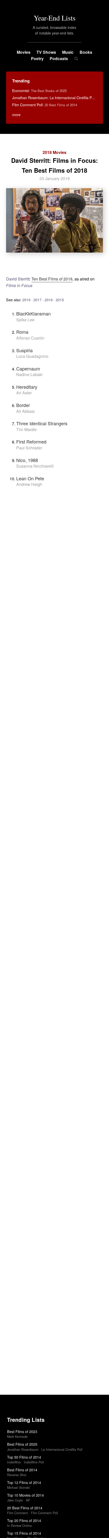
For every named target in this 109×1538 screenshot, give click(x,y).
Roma (22, 331)
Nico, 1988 (27, 460)
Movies (23, 52)
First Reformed (31, 441)
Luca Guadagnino (32, 356)
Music (68, 52)
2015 (60, 299)
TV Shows (46, 52)
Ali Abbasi (25, 411)
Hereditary (26, 386)
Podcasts (59, 58)
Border (23, 405)
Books (86, 52)
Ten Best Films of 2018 (51, 279)
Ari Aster (24, 393)
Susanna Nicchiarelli (35, 466)
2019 (26, 299)
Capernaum (28, 368)
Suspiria (24, 350)
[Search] (76, 58)
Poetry (37, 58)
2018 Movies (54, 152)
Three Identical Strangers (41, 423)
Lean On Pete (30, 478)
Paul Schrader (29, 448)
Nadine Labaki (29, 374)
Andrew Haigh (29, 484)
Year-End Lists (55, 18)
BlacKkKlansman (33, 313)
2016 (49, 299)
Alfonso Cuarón (30, 338)
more (16, 114)
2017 (37, 299)
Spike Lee (25, 320)
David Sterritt (17, 279)
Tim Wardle (26, 429)
